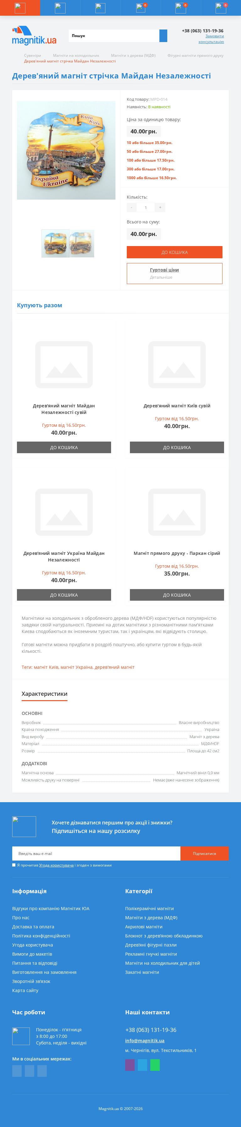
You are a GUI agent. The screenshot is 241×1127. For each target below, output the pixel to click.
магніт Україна (77, 667)
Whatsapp (155, 1065)
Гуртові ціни (164, 270)
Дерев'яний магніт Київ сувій (177, 406)
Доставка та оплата (33, 927)
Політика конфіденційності (41, 936)
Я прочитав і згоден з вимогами (64, 865)
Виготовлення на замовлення (44, 972)
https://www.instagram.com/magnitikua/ (42, 1071)
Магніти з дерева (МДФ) (133, 55)
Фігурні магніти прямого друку (195, 55)
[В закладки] (109, 329)
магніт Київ (46, 667)
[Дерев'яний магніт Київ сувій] (177, 364)
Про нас (20, 917)
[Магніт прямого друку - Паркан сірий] (177, 511)
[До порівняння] (109, 338)
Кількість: (137, 197)
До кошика (175, 252)
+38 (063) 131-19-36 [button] (151, 1029)
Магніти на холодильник (76, 55)
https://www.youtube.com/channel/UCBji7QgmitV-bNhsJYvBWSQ (29, 1071)
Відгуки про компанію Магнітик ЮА (50, 908)
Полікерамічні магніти (149, 908)
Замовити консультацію (211, 38)
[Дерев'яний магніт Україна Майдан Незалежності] (64, 511)
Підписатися (204, 853)
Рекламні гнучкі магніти (151, 954)
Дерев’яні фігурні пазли (151, 945)
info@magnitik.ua (145, 1041)
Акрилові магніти (144, 927)
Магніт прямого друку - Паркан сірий (177, 553)
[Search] (163, 36)
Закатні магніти (142, 972)
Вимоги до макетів (32, 954)
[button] (100, 8)
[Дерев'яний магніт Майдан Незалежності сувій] (64, 364)
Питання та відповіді (34, 963)
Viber (130, 1065)
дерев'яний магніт (115, 667)
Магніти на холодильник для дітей (162, 963)
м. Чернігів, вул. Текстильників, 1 (161, 1050)
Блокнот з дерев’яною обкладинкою (164, 936)
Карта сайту (25, 990)
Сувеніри (32, 55)
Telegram (142, 1065)
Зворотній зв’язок (31, 981)
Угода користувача (56, 865)
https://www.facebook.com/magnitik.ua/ (17, 1071)
